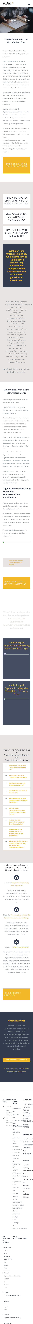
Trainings (26, 1110)
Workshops (26, 1107)
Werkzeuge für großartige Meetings (26, 1192)
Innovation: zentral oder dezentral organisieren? (6, 1253)
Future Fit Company (26, 1166)
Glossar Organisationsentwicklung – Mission (6, 1296)
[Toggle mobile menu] (29, 4)
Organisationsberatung (26, 1104)
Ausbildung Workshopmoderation (26, 1114)
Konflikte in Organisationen (20, 947)
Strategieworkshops (26, 1142)
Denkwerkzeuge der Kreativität (26, 1182)
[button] (16, 562)
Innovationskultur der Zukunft (26, 1173)
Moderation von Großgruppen (26, 1150)
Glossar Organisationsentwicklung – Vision (6, 1276)
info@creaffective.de (8, 1125)
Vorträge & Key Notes (26, 1126)
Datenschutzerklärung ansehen (14, 1069)
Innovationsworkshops (26, 1139)
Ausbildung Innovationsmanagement (26, 1120)
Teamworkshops (26, 1145)
